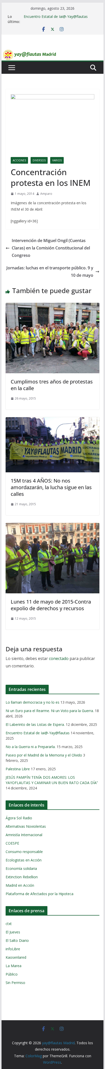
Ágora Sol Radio (19, 817)
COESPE (12, 843)
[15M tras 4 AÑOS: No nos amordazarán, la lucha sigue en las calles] (52, 421)
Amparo (46, 193)
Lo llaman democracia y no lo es (32, 702)
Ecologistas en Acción (24, 860)
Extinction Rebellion (22, 876)
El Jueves (13, 932)
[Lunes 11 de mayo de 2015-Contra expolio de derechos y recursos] (52, 526)
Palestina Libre (18, 768)
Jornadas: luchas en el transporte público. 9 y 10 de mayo (49, 271)
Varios (57, 160)
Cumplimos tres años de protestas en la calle (52, 385)
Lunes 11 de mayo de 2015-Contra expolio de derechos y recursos (51, 605)
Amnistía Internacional (24, 834)
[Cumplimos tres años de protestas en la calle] (52, 306)
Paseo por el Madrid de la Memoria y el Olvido (44, 755)
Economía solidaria (21, 868)
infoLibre (13, 948)
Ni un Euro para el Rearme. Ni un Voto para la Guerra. (50, 710)
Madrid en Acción (20, 885)
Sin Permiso (15, 982)
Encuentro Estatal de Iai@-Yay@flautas (56, 16)
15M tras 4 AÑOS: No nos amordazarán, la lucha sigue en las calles (51, 487)
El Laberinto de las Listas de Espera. (35, 724)
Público (12, 974)
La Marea (13, 965)
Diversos (39, 160)
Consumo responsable (24, 851)
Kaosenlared (16, 957)
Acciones (19, 160)
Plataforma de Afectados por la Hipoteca (39, 893)
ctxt (9, 923)
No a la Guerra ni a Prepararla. (31, 746)
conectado (59, 658)
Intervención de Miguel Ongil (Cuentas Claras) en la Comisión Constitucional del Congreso (51, 248)
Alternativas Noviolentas (26, 826)
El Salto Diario (17, 940)
